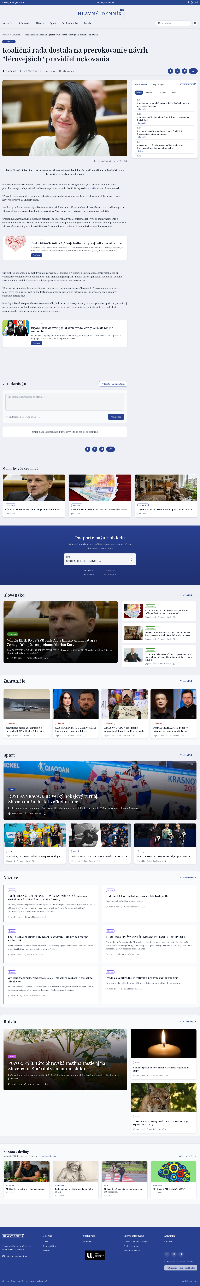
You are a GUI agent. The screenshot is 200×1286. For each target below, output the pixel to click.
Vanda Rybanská (34, 657)
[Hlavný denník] (100, 13)
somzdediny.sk (49, 1156)
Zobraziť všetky (186, 1156)
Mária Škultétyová (31, 995)
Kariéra (46, 1250)
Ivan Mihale (26, 735)
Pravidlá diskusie (132, 1250)
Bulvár (87, 23)
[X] (192, 2)
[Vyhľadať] (159, 23)
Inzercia (87, 1241)
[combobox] (176, 23)
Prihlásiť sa (116, 416)
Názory (40, 23)
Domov (5, 34)
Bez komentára (70, 23)
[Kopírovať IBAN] (131, 559)
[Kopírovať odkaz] (193, 71)
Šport (53, 23)
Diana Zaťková (75, 735)
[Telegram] (196, 2)
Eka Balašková (165, 664)
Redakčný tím (49, 1246)
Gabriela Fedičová (156, 1075)
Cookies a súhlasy (132, 1246)
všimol (95, 188)
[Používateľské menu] (195, 23)
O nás (45, 1241)
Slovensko (7, 23)
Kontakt (168, 1241)
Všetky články (187, 595)
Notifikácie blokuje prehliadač (181, 1268)
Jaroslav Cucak (165, 617)
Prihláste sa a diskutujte (113, 384)
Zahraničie (24, 23)
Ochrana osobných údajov (136, 1241)
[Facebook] (188, 2)
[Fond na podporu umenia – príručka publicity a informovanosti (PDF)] (95, 1255)
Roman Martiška (33, 917)
